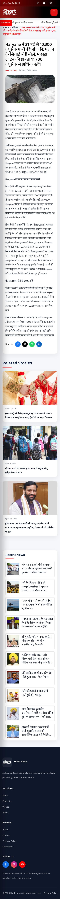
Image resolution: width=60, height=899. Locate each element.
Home (6, 27)
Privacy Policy (9, 841)
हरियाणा (15, 27)
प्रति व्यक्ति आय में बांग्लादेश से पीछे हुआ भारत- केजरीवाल (36, 675)
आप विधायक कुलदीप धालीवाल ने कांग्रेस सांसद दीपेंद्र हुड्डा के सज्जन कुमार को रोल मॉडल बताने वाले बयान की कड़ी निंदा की (37, 713)
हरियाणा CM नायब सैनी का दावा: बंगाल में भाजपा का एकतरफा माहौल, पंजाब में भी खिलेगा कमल (29, 527)
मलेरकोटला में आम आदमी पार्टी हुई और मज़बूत (35, 693)
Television (7, 801)
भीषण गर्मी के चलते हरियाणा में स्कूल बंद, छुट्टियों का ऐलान (26, 470)
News (5, 795)
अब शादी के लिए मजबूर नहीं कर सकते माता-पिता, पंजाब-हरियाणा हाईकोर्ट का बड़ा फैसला (28, 415)
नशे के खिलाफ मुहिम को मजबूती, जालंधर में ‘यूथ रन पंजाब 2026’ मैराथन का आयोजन (35, 587)
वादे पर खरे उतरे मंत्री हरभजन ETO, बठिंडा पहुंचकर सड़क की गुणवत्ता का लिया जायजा (37, 569)
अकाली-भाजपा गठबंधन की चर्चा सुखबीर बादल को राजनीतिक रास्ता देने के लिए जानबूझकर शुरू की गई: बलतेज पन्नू (37, 731)
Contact (6, 835)
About (5, 829)
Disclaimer (7, 847)
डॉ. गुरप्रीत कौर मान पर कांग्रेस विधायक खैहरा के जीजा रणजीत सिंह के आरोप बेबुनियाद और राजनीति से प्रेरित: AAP (36, 641)
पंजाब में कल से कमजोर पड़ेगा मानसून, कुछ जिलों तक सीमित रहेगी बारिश (37, 605)
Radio (5, 813)
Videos (5, 807)
